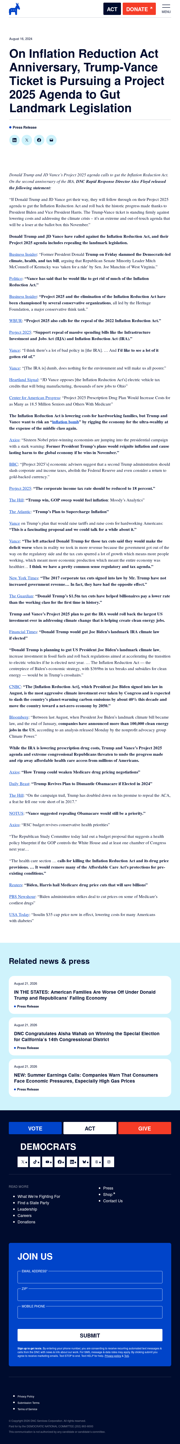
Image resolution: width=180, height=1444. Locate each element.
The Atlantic (20, 511)
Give (144, 1128)
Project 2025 (20, 332)
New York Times (23, 577)
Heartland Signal (23, 379)
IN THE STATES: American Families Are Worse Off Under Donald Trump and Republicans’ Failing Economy (85, 995)
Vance (14, 350)
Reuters (15, 884)
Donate (137, 9)
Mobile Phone (33, 1306)
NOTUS (16, 813)
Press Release (25, 127)
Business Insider (23, 254)
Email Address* (34, 1271)
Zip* (25, 1288)
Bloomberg (19, 717)
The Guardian (21, 596)
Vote (35, 1128)
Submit (90, 1335)
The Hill (16, 500)
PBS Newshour (22, 896)
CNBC (15, 686)
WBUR (15, 320)
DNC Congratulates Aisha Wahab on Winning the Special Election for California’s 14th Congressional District (87, 1036)
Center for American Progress (34, 397)
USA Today (19, 914)
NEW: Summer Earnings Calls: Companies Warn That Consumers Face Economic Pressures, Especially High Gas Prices (86, 1078)
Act (112, 9)
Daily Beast (19, 783)
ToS (126, 1355)
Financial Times (23, 631)
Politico (15, 278)
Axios (14, 439)
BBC (13, 464)
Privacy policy (113, 1355)
